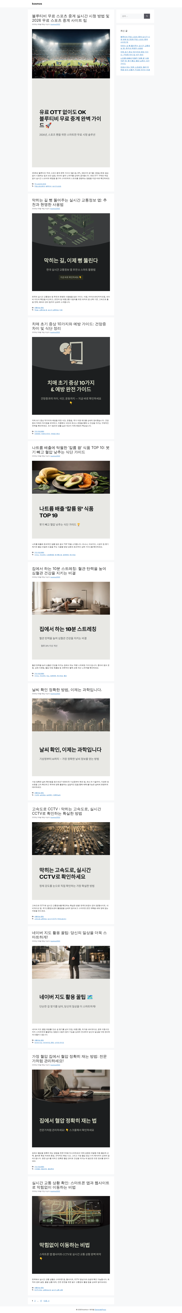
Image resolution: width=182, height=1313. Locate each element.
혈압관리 (44, 1169)
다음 (46, 1301)
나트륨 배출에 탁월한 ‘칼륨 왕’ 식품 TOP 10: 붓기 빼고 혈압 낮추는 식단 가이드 (71, 449)
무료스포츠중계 (39, 186)
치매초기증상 (55, 434)
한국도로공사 (61, 919)
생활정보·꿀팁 (39, 307)
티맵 (61, 310)
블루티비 (49, 186)
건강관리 (43, 555)
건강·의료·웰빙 (39, 431)
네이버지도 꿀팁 (48, 1042)
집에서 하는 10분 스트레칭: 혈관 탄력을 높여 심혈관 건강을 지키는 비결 (69, 570)
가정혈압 (37, 1169)
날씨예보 (43, 795)
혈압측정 (51, 1169)
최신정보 (73, 555)
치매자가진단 (45, 434)
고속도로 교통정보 (40, 919)
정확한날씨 (57, 795)
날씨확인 (49, 795)
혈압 (65, 676)
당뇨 (47, 676)
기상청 (36, 795)
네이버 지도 (38, 1042)
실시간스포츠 (56, 186)
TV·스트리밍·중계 (40, 184)
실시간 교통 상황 (57, 1290)
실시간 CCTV (52, 919)
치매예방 (37, 434)
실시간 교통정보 (53, 310)
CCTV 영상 (38, 1290)
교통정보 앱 (43, 310)
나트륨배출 (50, 555)
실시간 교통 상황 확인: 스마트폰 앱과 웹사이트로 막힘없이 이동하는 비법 (70, 1185)
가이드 (36, 555)
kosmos (37, 3)
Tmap (36, 310)
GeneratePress (100, 1310)
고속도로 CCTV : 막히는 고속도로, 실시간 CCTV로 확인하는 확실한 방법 (66, 811)
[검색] (147, 16)
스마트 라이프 (59, 1042)
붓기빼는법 (58, 555)
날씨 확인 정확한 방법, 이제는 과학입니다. (67, 689)
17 (41, 1301)
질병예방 (66, 555)
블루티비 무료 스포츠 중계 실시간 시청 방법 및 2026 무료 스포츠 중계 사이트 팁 (70, 18)
